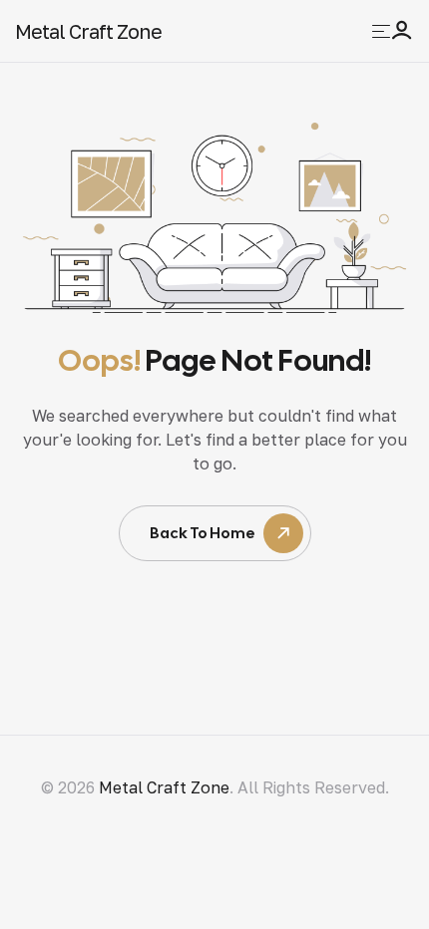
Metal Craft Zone (88, 31)
